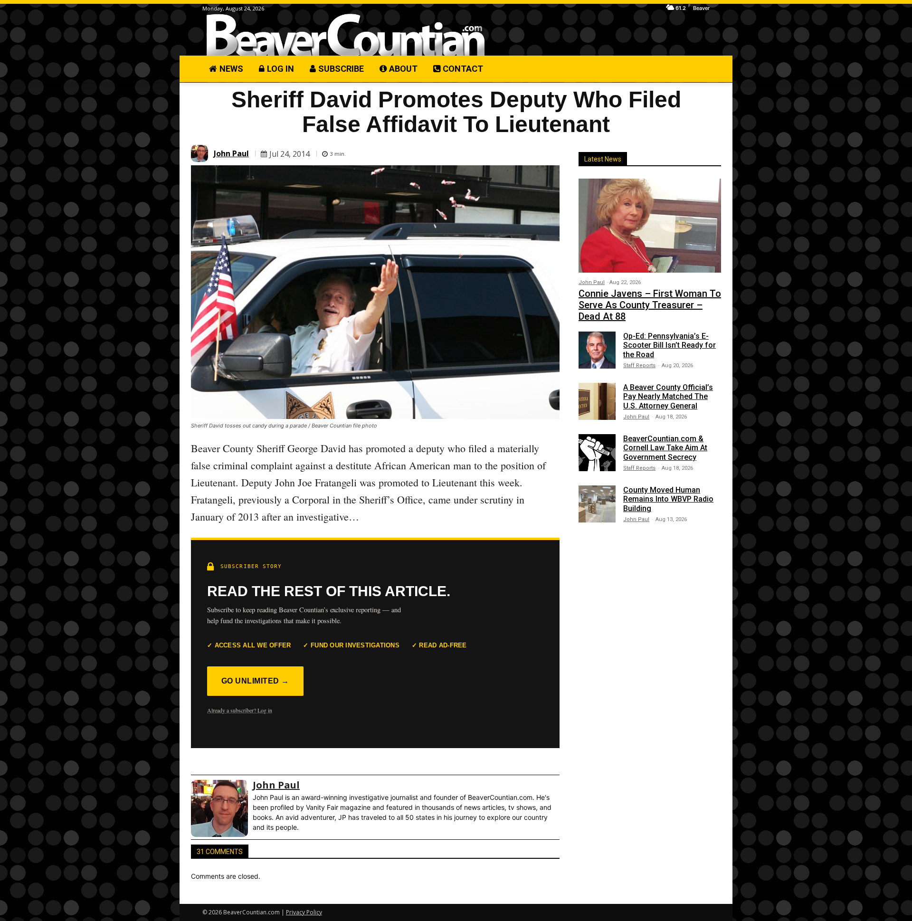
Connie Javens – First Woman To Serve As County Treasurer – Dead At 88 (650, 305)
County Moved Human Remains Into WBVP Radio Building (668, 499)
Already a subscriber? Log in (239, 710)
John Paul (231, 153)
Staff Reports (639, 365)
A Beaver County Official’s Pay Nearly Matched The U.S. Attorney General (668, 396)
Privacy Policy (304, 912)
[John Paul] (201, 153)
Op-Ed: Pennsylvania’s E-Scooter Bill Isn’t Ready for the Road (669, 345)
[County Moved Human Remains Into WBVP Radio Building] (597, 503)
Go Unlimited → (255, 681)
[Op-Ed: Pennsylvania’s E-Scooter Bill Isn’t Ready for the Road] (597, 350)
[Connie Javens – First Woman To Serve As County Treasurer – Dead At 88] (650, 226)
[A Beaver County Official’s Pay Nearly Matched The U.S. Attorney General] (597, 401)
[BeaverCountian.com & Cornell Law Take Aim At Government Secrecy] (597, 452)
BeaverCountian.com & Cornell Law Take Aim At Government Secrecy (665, 447)
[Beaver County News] (345, 35)
